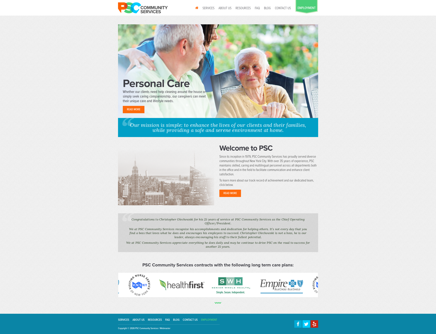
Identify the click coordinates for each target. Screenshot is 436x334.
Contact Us (283, 8)
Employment (209, 320)
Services (208, 8)
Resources (243, 8)
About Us (225, 8)
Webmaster (165, 328)
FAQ (257, 8)
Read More (133, 110)
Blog (267, 8)
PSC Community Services (146, 328)
